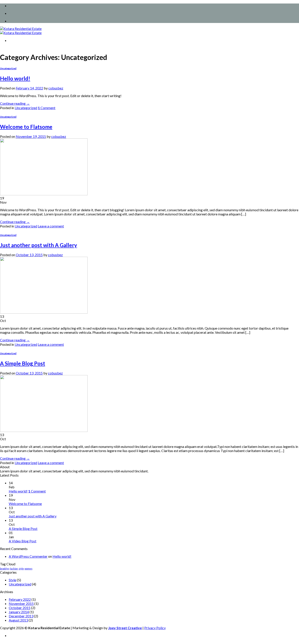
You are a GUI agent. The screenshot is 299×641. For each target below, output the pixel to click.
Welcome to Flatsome (26, 127)
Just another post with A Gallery (38, 245)
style (21, 568)
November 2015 (21, 603)
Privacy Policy (155, 628)
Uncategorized (8, 68)
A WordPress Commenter (28, 556)
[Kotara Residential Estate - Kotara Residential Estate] (21, 30)
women (28, 568)
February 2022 (20, 599)
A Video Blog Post (22, 541)
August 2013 (18, 620)
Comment (46, 108)
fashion (14, 568)
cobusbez (55, 88)
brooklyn (4, 568)
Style (12, 580)
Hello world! (15, 78)
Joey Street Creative (125, 628)
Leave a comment (51, 226)
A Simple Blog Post (22, 363)
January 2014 (19, 612)
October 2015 (19, 608)
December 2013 (21, 616)
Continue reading (15, 103)
